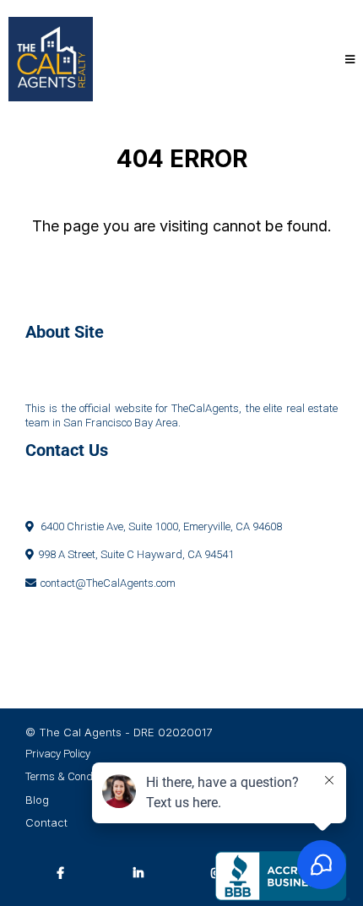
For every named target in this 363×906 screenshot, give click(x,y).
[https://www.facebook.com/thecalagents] (65, 872)
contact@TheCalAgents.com (108, 583)
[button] (347, 59)
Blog (37, 799)
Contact (46, 822)
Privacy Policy (57, 753)
